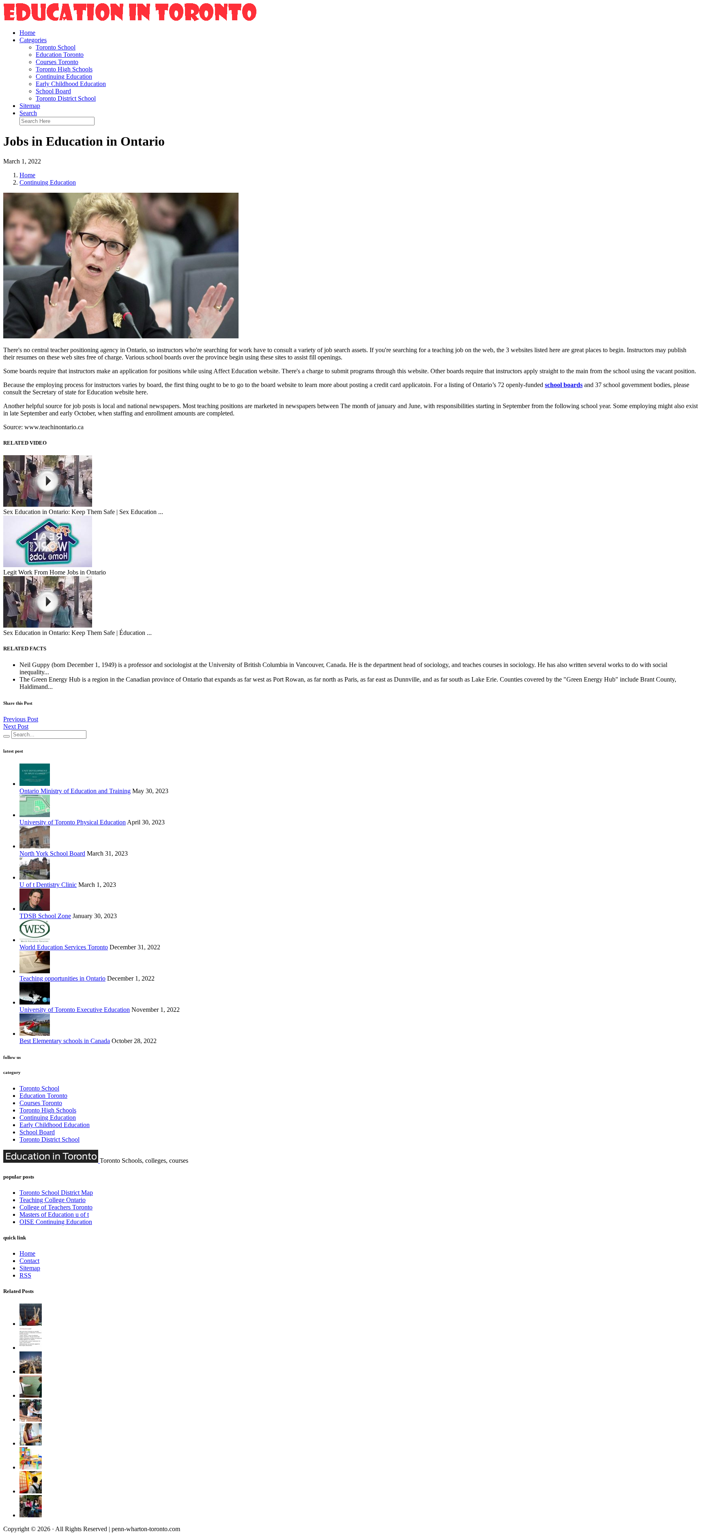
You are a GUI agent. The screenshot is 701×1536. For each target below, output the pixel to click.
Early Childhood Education (71, 83)
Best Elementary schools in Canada (64, 1040)
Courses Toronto (57, 61)
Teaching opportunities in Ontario (62, 978)
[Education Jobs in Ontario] (30, 1467)
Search (28, 113)
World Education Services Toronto (63, 947)
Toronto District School (66, 98)
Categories (33, 40)
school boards (564, 384)
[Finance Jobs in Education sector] (30, 1491)
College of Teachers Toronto (55, 1207)
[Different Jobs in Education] (30, 1395)
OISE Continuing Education (55, 1221)
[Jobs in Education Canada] (30, 1323)
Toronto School (55, 47)
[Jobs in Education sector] (30, 1419)
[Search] (6, 736)
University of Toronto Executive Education (74, 1009)
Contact (29, 1260)
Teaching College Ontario (52, 1199)
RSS (25, 1275)
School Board (53, 91)
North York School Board (52, 853)
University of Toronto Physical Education (72, 822)
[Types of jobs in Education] (30, 1515)
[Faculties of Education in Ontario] (30, 1347)
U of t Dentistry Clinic (48, 884)
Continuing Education (64, 76)
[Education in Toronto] (130, 18)
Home (27, 32)
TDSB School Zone (45, 915)
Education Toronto (60, 54)
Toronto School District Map (56, 1192)
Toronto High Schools (64, 69)
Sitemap (29, 105)
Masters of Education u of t (54, 1214)
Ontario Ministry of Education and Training (75, 790)
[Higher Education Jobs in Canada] (30, 1443)
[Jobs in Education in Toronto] (30, 1371)
